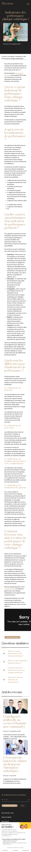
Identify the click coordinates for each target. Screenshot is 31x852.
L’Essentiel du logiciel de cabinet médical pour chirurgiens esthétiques (15, 764)
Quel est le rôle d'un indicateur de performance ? (15, 679)
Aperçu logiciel (6, 817)
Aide (22, 805)
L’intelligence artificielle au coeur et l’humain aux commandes (14, 722)
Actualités (11, 56)
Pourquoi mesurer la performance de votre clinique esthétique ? (16, 670)
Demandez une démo (12, 637)
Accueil (4, 56)
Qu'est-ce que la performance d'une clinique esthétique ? (15, 653)
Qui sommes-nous (8, 813)
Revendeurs (5, 821)
